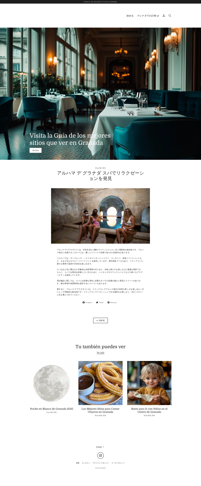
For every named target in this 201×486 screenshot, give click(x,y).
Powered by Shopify (100, 468)
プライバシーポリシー (100, 463)
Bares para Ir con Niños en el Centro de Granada (149, 410)
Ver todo (100, 352)
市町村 (102, 320)
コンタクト (86, 463)
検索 (77, 463)
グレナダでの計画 (147, 15)
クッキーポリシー (118, 463)
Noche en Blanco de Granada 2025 (51, 408)
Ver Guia (35, 150)
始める (130, 15)
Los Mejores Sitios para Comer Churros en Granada (100, 410)
